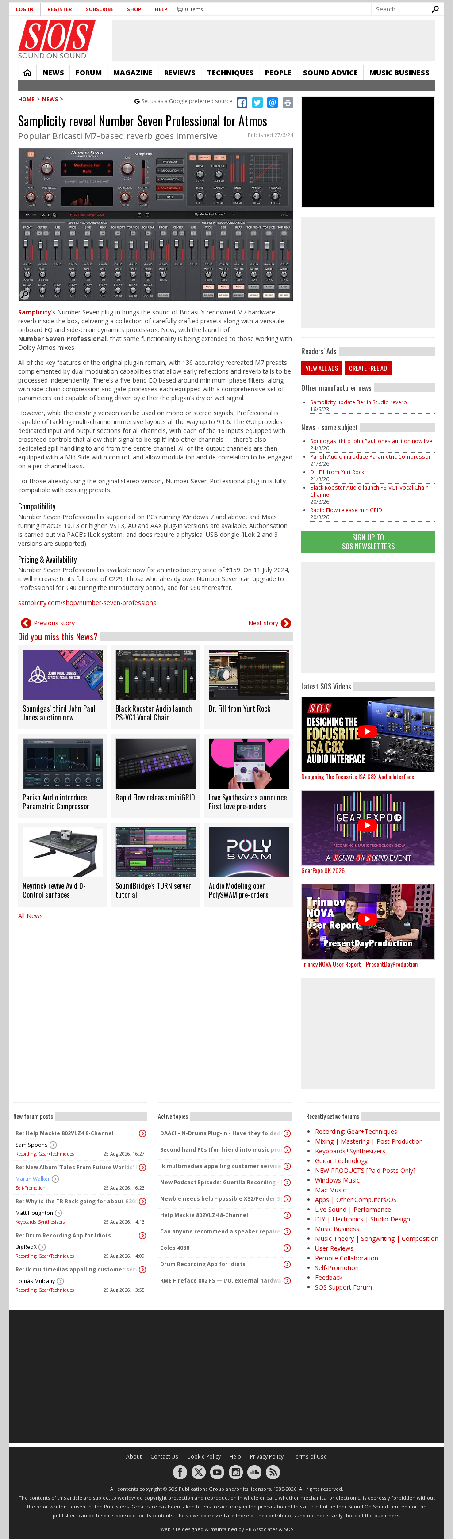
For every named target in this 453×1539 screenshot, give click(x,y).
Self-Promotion (30, 1188)
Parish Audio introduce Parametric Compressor (370, 456)
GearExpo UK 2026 (323, 870)
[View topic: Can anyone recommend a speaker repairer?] (287, 1232)
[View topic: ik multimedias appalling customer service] (287, 1166)
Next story (263, 623)
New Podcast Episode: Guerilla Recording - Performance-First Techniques (222, 1182)
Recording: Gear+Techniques (44, 1154)
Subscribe (99, 9)
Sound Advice (330, 72)
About (134, 1456)
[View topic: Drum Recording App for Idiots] (287, 1264)
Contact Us (164, 1456)
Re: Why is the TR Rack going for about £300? (77, 1201)
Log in (25, 9)
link (62, 687)
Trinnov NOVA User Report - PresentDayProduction (359, 964)
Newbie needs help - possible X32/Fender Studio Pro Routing (222, 1198)
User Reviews (334, 1248)
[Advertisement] (368, 617)
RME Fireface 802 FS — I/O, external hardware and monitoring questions (222, 1280)
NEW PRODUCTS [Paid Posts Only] (365, 1170)
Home (27, 72)
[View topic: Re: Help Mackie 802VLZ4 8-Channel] (142, 1133)
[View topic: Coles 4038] (287, 1248)
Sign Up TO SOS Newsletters (368, 541)
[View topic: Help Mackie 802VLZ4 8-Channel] (287, 1215)
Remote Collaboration (346, 1258)
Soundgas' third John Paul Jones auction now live (371, 441)
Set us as (187, 101)
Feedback (328, 1277)
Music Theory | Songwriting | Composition (376, 1238)
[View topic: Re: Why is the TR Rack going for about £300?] (142, 1202)
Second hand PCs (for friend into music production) (222, 1149)
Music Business (399, 72)
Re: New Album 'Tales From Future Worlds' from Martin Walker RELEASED (77, 1167)
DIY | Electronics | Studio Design (362, 1219)
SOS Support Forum (343, 1287)
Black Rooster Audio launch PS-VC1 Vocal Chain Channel (369, 491)
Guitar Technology (341, 1160)
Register (59, 9)
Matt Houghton (34, 1213)
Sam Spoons (31, 1145)
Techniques (230, 72)
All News (30, 915)
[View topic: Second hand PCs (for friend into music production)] (287, 1150)
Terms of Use (309, 1456)
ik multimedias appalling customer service (220, 1166)
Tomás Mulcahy (35, 1281)
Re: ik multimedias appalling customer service (77, 1269)
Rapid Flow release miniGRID (346, 510)
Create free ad (368, 367)
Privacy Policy (267, 1456)
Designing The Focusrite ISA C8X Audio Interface (357, 776)
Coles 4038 (174, 1248)
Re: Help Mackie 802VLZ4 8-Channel (64, 1133)
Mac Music (330, 1190)
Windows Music (337, 1180)
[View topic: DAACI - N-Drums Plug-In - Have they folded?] (287, 1133)
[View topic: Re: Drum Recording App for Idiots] (142, 1236)
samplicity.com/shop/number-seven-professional (88, 602)
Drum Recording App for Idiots (203, 1264)
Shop (134, 9)
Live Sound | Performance (353, 1209)
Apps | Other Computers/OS (356, 1199)
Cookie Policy (204, 1456)
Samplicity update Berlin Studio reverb (358, 402)
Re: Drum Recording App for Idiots (63, 1235)
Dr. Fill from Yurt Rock (337, 472)
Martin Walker (32, 1179)
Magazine (133, 72)
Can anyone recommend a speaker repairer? (222, 1231)
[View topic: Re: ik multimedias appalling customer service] (142, 1270)
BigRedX (26, 1247)
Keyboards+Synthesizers (40, 1222)
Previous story (54, 623)
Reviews (180, 72)
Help (161, 9)
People (278, 72)
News (53, 72)
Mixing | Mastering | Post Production (369, 1141)
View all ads (322, 367)
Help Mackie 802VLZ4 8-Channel (204, 1215)
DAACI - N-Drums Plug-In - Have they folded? (221, 1133)
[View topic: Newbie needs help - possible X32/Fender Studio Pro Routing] (287, 1199)
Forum (89, 72)
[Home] (57, 35)
